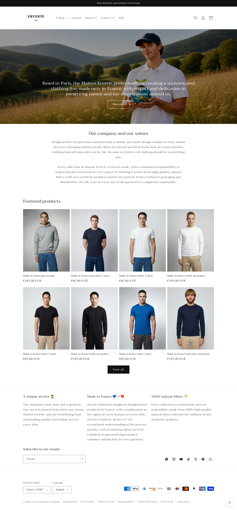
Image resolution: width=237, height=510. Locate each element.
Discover (118, 104)
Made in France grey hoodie (39, 275)
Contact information (147, 502)
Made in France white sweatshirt (186, 275)
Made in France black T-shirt (39, 353)
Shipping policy (126, 502)
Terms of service (106, 502)
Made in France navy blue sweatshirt (188, 353)
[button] (62, 17)
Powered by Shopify (50, 502)
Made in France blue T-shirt (135, 353)
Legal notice (183, 502)
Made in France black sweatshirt (90, 353)
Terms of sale (167, 502)
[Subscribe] (81, 459)
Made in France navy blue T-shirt (90, 275)
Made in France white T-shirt (136, 275)
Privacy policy (88, 502)
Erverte (35, 502)
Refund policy (70, 502)
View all (118, 369)
